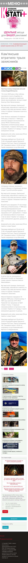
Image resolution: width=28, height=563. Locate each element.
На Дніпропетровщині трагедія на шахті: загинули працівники (14, 461)
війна (6, 368)
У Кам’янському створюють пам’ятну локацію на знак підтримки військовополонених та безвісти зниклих (14, 397)
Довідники (14, 518)
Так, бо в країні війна (11, 503)
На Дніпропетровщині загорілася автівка (13, 420)
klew (15, 549)
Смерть (11, 368)
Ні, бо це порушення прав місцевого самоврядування (13, 505)
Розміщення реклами (6, 539)
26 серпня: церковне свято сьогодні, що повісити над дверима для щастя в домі (14, 479)
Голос (5, 511)
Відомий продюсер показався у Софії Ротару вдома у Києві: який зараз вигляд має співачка (14, 490)
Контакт (2, 536)
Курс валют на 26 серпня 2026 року (13, 486)
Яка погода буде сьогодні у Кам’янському (14, 483)
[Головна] (14, 12)
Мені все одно (10, 508)
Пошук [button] (5, 527)
